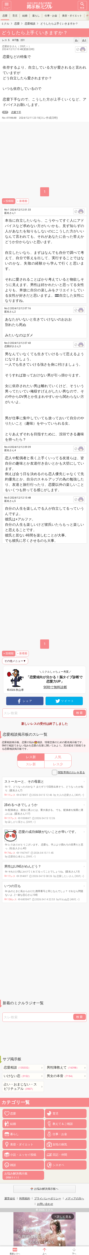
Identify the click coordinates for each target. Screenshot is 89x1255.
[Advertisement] (44, 590)
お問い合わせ (45, 1204)
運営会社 (9, 1198)
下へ (74, 1254)
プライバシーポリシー (47, 1198)
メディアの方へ (74, 1198)
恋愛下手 (16, 112)
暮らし (36, 15)
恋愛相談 (17, 1067)
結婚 (24, 15)
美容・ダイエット (72, 15)
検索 (82, 8)
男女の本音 (60, 1076)
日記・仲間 (60, 1154)
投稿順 (10, 201)
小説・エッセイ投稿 (23, 1154)
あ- (76, 40)
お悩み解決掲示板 (16, 1175)
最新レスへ (15, 1254)
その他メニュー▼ (15, 661)
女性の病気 (60, 1144)
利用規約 (24, 1198)
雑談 (13, 1165)
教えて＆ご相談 (63, 1123)
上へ (44, 1254)
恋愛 (4, 15)
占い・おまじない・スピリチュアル (20, 1086)
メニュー (6, 8)
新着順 (23, 201)
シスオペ (58, 1165)
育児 (14, 15)
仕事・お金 (51, 15)
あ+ (84, 40)
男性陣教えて (63, 1067)
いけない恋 (17, 1076)
